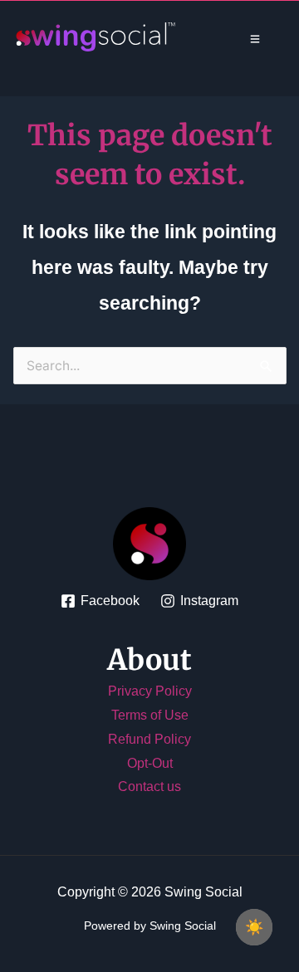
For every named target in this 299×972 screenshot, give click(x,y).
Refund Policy (149, 739)
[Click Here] (255, 39)
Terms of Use (150, 715)
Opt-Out (150, 763)
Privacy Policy (150, 691)
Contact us (149, 786)
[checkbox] (254, 927)
